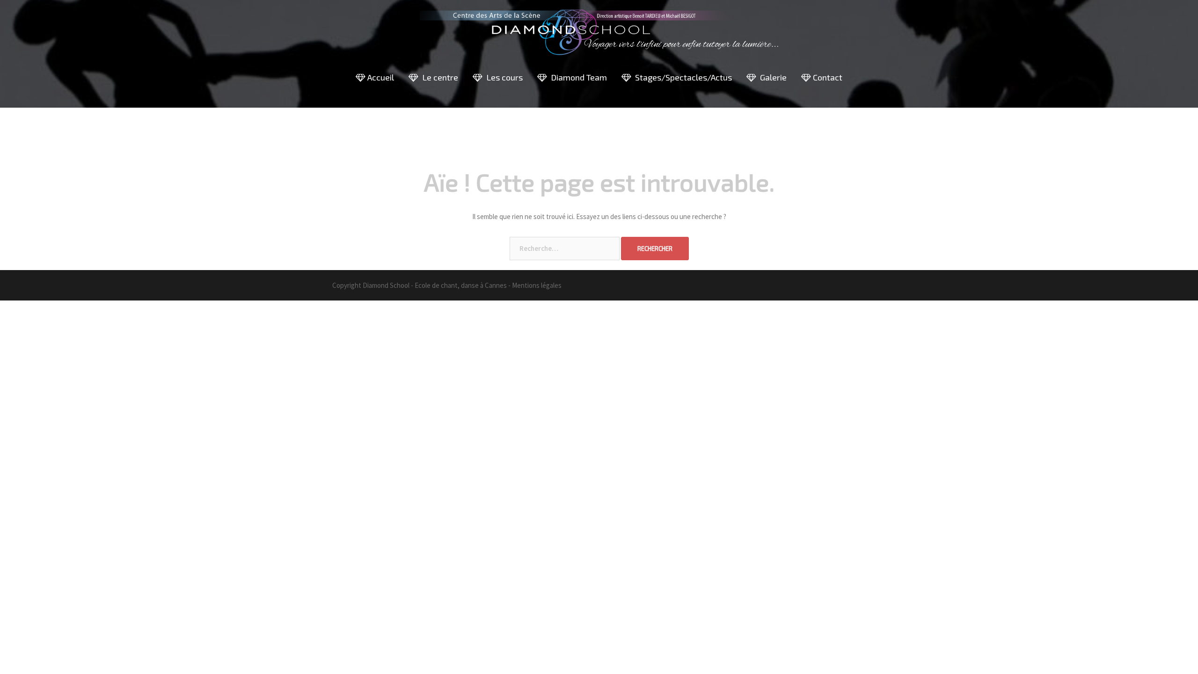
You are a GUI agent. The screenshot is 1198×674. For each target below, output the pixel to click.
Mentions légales (537, 285)
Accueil (379, 77)
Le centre (438, 77)
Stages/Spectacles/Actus (681, 77)
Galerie (771, 77)
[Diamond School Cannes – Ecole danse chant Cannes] (599, 35)
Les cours (502, 77)
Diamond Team (577, 77)
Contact (826, 77)
